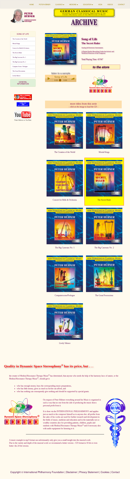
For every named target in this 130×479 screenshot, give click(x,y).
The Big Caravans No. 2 (19, 62)
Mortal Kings (16, 43)
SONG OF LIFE (23, 34)
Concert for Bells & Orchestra (21, 48)
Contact (115, 472)
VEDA (100, 4)
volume (72, 78)
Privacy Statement (89, 472)
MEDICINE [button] (72, 4)
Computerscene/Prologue (65, 295)
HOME (31, 4)
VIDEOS (110, 4)
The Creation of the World (20, 39)
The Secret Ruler (17, 53)
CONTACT (121, 4)
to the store (101, 67)
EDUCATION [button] (87, 4)
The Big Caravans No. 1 (19, 57)
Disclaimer (71, 472)
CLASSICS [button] (59, 4)
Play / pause (48, 78)
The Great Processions (19, 71)
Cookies (105, 472)
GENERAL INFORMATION (23, 83)
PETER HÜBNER (44, 4)
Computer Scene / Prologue (20, 66)
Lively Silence (16, 75)
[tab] (23, 34)
